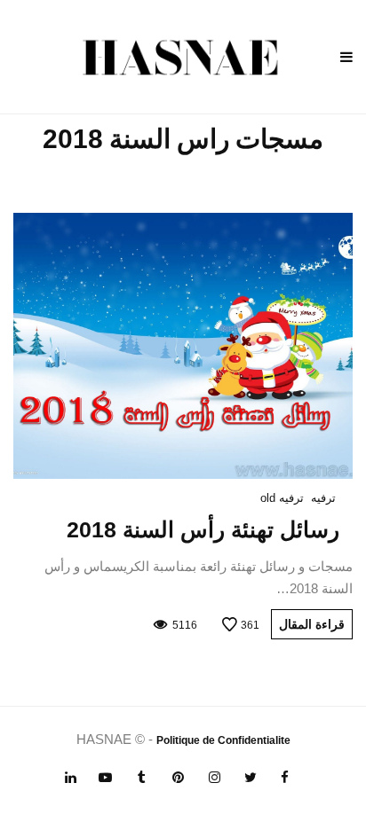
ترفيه (323, 498)
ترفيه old (282, 498)
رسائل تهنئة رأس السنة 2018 (203, 529)
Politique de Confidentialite (223, 740)
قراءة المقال (312, 624)
